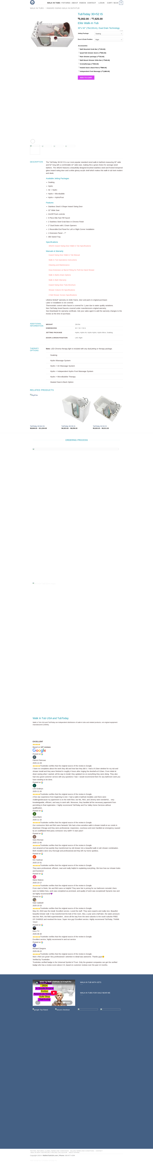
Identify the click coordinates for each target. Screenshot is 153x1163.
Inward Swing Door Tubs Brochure (62, 285)
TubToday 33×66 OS (37, 426)
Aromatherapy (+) (89, 64)
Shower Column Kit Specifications (62, 290)
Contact (91, 3)
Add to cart (86, 78)
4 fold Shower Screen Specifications (63, 295)
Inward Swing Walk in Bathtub (63, 8)
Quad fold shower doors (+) (93, 53)
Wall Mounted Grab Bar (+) (92, 49)
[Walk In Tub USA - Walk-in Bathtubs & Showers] (32, 2)
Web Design (34, 1160)
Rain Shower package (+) (92, 56)
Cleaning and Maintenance (59, 265)
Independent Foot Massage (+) (95, 71)
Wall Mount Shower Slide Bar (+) (95, 60)
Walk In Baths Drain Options (60, 275)
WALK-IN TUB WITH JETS (90, 982)
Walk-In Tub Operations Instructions (63, 260)
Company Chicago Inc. (49, 1160)
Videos (82, 3)
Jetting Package (83, 33)
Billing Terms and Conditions (82, 1151)
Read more (112, 965)
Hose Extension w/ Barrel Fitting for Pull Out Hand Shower (72, 270)
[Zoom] (33, 141)
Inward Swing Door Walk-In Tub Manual (64, 255)
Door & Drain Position (85, 39)
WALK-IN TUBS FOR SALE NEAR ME (95, 993)
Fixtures (65, 3)
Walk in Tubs (53, 3)
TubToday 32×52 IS (100, 426)
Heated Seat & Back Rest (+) (93, 68)
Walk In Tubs (37, 8)
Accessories (82, 46)
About (75, 3)
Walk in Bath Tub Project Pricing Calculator (49, 1152)
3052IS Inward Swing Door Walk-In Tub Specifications (70, 246)
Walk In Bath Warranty (58, 280)
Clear (121, 30)
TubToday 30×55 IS (68, 426)
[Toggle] (48, 355)
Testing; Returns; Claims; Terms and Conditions (49, 1151)
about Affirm (74, 1152)
